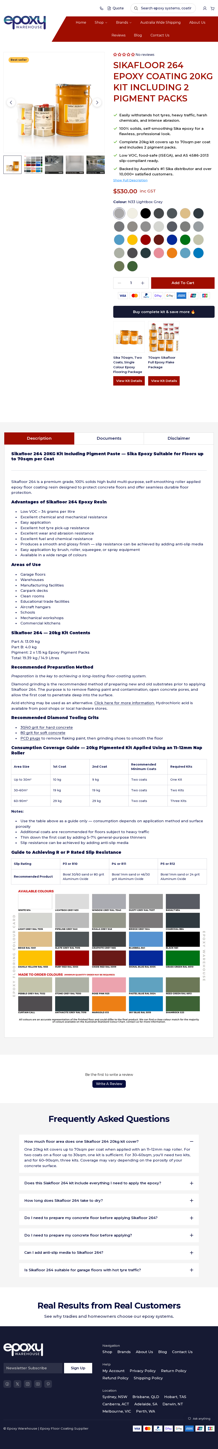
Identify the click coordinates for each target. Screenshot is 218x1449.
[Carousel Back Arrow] (11, 102)
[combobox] (163, 8)
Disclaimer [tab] (179, 438)
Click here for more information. (124, 703)
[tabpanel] (109, 741)
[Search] (136, 8)
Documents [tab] (109, 438)
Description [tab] (39, 438)
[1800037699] (101, 8)
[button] (124, 54)
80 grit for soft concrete (42, 733)
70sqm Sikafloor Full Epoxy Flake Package (161, 362)
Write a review (109, 1084)
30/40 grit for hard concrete (46, 727)
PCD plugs (30, 738)
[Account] (205, 8)
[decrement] (119, 283)
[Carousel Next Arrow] (97, 102)
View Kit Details (129, 381)
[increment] (142, 283)
